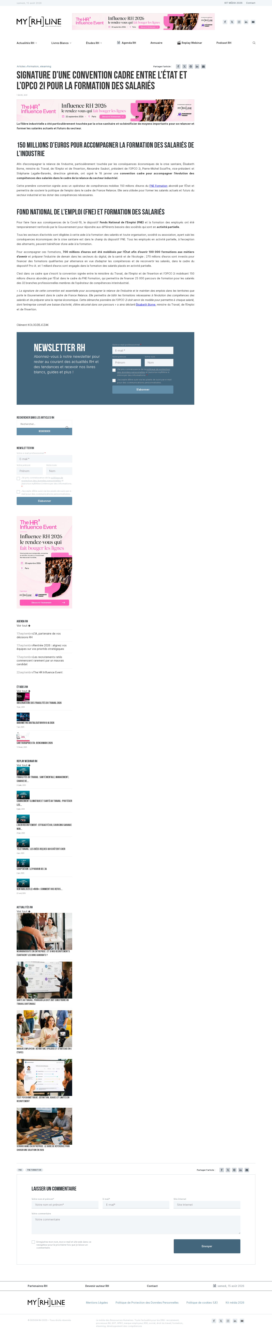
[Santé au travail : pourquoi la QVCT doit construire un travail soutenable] (44, 980)
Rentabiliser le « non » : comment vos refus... (39, 889)
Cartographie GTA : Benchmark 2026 (35, 743)
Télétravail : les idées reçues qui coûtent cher (41, 849)
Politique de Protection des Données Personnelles (147, 1302)
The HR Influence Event (48, 672)
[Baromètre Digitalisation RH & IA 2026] (23, 717)
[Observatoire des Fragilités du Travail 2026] (23, 697)
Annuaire (156, 42)
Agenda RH (129, 42)
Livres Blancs (60, 43)
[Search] (253, 42)
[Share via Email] (203, 66)
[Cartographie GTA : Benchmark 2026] (23, 737)
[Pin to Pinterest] (191, 66)
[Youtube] (253, 22)
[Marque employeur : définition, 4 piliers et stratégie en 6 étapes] (44, 1028)
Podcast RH (223, 42)
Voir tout (22, 625)
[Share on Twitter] (184, 66)
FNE (20, 1170)
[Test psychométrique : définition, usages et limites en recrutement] (44, 1077)
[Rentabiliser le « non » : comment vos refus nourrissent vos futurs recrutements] (23, 883)
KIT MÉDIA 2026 (233, 2)
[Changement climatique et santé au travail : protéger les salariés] (23, 795)
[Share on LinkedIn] (197, 66)
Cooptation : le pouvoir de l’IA (32, 869)
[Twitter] (232, 22)
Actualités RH (25, 43)
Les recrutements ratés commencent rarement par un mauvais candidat (40, 660)
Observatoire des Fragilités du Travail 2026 (39, 703)
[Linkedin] (246, 22)
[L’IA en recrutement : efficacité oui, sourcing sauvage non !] (23, 819)
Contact (250, 2)
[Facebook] (225, 22)
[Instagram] (239, 22)
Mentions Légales (97, 1302)
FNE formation (34, 1170)
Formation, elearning (39, 66)
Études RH (92, 43)
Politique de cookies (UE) (202, 1302)
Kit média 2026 (235, 1302)
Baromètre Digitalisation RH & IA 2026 (35, 723)
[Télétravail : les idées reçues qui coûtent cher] (23, 843)
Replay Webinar (192, 42)
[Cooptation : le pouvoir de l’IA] (23, 863)
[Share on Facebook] (178, 66)
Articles (21, 66)
